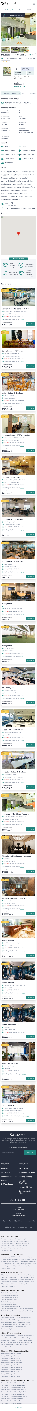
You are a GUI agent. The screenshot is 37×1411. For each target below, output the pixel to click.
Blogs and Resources (9, 1176)
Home (3, 10)
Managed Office (25, 1187)
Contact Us (5, 1172)
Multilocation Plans (26, 1172)
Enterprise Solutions (23, 1182)
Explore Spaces (25, 1176)
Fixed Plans (23, 1168)
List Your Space (7, 1184)
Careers (4, 1180)
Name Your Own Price (25, 1192)
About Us (4, 1168)
